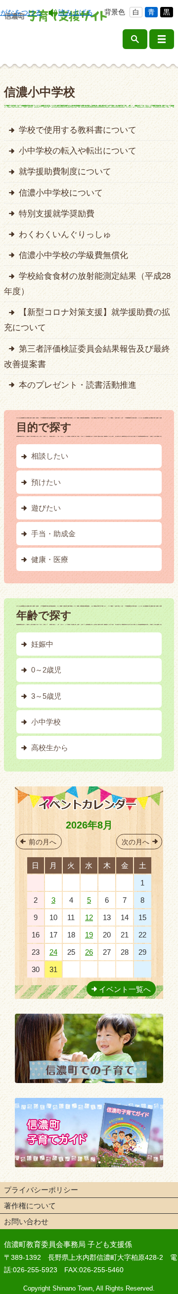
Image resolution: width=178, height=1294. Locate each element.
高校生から (49, 747)
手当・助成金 (53, 533)
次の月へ (135, 842)
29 (89, 883)
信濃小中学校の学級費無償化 (73, 255)
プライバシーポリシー (41, 1190)
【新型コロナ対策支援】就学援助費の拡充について (87, 319)
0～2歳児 (46, 670)
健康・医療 (49, 559)
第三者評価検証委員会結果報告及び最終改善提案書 (87, 356)
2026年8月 (89, 825)
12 (89, 917)
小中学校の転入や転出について (77, 150)
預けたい (46, 482)
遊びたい (46, 508)
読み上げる (75, 12)
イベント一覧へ (125, 989)
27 (53, 883)
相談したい (49, 456)
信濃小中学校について (61, 193)
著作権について (30, 1205)
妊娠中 (42, 644)
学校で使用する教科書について (77, 130)
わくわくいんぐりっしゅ (65, 234)
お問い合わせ (26, 1221)
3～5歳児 (46, 696)
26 (89, 952)
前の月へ (42, 842)
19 (89, 935)
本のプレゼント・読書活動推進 (77, 385)
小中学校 (46, 722)
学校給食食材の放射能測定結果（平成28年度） (87, 283)
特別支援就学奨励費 (56, 213)
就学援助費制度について (65, 171)
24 (53, 952)
